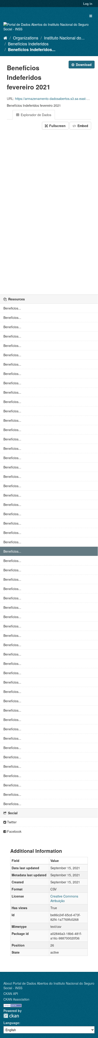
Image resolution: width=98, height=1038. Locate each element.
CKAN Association (16, 999)
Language (11, 1022)
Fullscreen (57, 125)
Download (83, 64)
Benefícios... (12, 317)
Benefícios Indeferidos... (31, 49)
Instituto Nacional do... (64, 38)
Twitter (11, 822)
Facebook (13, 831)
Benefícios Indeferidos (28, 44)
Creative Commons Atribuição (64, 898)
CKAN (11, 1015)
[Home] (5, 38)
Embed (82, 125)
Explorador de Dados (35, 114)
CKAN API (10, 993)
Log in (87, 3)
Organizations (25, 38)
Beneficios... (12, 308)
